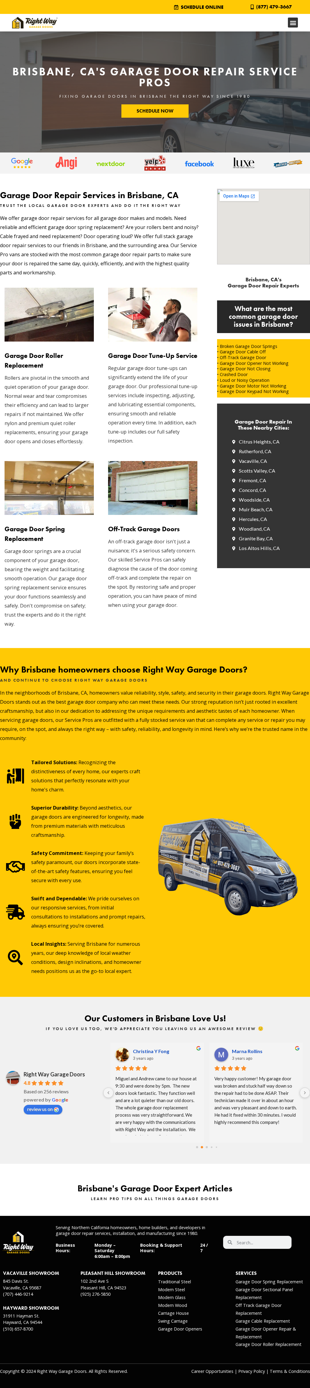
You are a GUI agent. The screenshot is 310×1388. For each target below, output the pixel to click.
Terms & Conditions (290, 1371)
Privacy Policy (251, 1371)
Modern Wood (172, 1305)
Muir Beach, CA (255, 509)
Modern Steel (171, 1289)
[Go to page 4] (216, 1146)
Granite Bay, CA (256, 538)
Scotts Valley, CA (257, 470)
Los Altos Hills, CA (259, 548)
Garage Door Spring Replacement (269, 1282)
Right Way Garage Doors (54, 1074)
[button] (293, 23)
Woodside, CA (254, 499)
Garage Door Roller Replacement (269, 1344)
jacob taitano (247, 1051)
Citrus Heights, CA (259, 441)
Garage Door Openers (180, 1329)
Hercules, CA (253, 519)
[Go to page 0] (197, 1147)
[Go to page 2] (207, 1147)
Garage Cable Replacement (263, 1321)
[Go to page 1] (202, 1147)
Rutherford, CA (255, 451)
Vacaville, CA (253, 461)
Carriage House (173, 1313)
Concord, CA (252, 490)
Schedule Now (155, 111)
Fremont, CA (252, 480)
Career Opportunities (212, 1371)
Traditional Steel (174, 1282)
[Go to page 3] (211, 1147)
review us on (40, 1109)
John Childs (145, 1051)
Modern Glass (172, 1297)
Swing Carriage (173, 1321)
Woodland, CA (254, 529)
